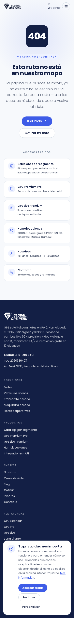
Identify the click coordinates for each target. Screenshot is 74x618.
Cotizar (9, 490)
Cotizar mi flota (37, 133)
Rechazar (29, 597)
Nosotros (10, 472)
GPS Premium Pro (16, 436)
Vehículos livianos (16, 393)
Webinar (54, 8)
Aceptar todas (32, 588)
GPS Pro (9, 527)
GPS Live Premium (16, 442)
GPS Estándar (13, 521)
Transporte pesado (17, 399)
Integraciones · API (16, 453)
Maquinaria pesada (17, 405)
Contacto (10, 502)
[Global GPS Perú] (12, 6)
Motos (8, 387)
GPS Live (9, 533)
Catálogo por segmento (20, 430)
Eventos (9, 496)
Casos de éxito (14, 478)
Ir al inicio (34, 121)
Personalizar (31, 607)
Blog (7, 484)
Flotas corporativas (17, 411)
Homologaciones (15, 448)
